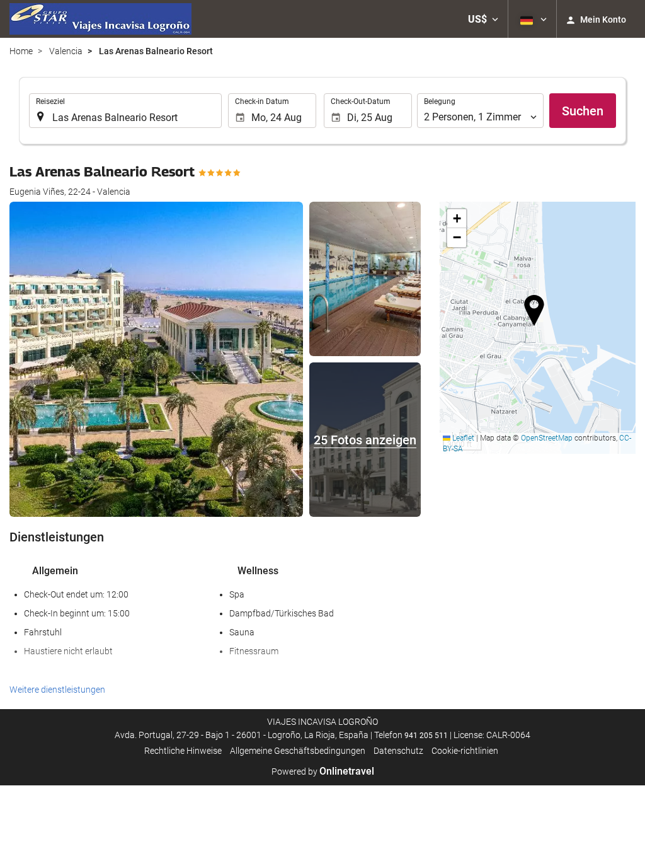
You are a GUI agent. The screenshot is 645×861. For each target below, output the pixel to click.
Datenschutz (398, 751)
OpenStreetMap (547, 438)
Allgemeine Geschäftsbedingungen (297, 751)
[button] (483, 19)
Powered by (322, 771)
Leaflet (462, 438)
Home (21, 51)
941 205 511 (426, 735)
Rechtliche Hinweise (183, 751)
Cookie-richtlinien (464, 751)
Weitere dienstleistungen (57, 690)
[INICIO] (100, 19)
